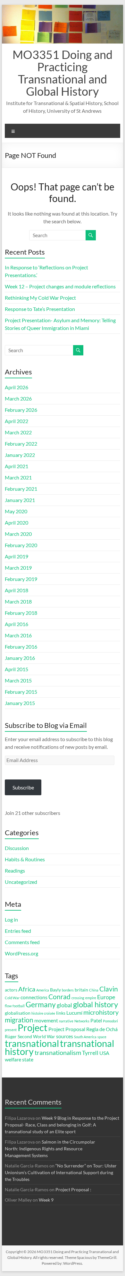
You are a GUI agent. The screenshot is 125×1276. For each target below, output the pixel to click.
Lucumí (74, 1013)
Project (32, 1027)
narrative (66, 1021)
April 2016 (16, 624)
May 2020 (16, 511)
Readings (15, 870)
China (93, 990)
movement (46, 1020)
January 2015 (20, 703)
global (64, 1005)
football (19, 1006)
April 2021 (16, 466)
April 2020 (16, 522)
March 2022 (18, 432)
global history (95, 1004)
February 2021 (21, 489)
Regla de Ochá (102, 1029)
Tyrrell (90, 1052)
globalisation (17, 1013)
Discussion (17, 848)
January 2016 (20, 658)
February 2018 (21, 613)
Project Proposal (66, 1029)
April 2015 (16, 669)
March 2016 (18, 635)
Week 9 (46, 1200)
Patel (96, 1020)
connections (34, 997)
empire (90, 998)
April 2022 (16, 421)
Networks (81, 1021)
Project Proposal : (73, 1189)
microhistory (101, 1012)
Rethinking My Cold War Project (40, 298)
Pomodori (110, 1021)
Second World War (36, 1036)
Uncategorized (21, 882)
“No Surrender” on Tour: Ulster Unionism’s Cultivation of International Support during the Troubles (61, 1172)
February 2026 (21, 410)
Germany (41, 1004)
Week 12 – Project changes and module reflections (60, 286)
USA (104, 1053)
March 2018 (18, 601)
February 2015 (21, 692)
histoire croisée (43, 1013)
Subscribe (23, 787)
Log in (11, 919)
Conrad (59, 997)
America (42, 990)
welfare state (19, 1059)
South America (85, 1037)
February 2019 (21, 579)
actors (11, 989)
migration (19, 1020)
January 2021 (20, 500)
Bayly (55, 989)
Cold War (12, 998)
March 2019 (18, 568)
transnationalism (58, 1052)
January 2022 (20, 455)
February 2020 (21, 545)
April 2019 (16, 556)
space (101, 1037)
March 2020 (18, 534)
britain (81, 989)
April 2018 (16, 590)
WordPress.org (21, 953)
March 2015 (18, 680)
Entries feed (18, 931)
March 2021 (18, 477)
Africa (26, 989)
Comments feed (22, 942)
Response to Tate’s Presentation (40, 309)
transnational (32, 1043)
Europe (106, 997)
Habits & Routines (25, 859)
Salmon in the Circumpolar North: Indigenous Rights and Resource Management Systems (50, 1148)
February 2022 (21, 443)
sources (64, 1036)
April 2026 (16, 387)
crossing (77, 998)
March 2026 (18, 398)
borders (68, 990)
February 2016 (21, 646)
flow (8, 1006)
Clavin (108, 989)
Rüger (11, 1036)
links (60, 1013)
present (11, 1030)
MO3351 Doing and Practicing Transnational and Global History (63, 72)
